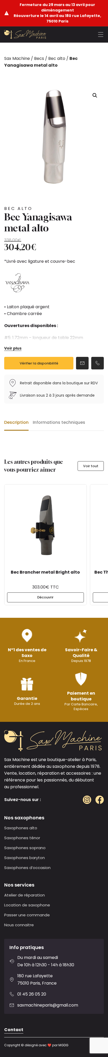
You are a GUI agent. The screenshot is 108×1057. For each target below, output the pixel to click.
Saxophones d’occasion (27, 867)
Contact (13, 1030)
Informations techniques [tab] (59, 422)
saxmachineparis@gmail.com (47, 1005)
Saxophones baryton (24, 857)
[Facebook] (99, 800)
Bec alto (56, 58)
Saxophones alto (20, 828)
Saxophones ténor (22, 838)
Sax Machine (17, 58)
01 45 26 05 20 (31, 994)
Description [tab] (16, 422)
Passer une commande (27, 915)
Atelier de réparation (24, 895)
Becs (39, 58)
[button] (95, 95)
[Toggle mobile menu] (101, 34)
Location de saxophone (27, 905)
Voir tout (90, 466)
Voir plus (12, 348)
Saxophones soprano (25, 847)
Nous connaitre (19, 925)
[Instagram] (87, 800)
